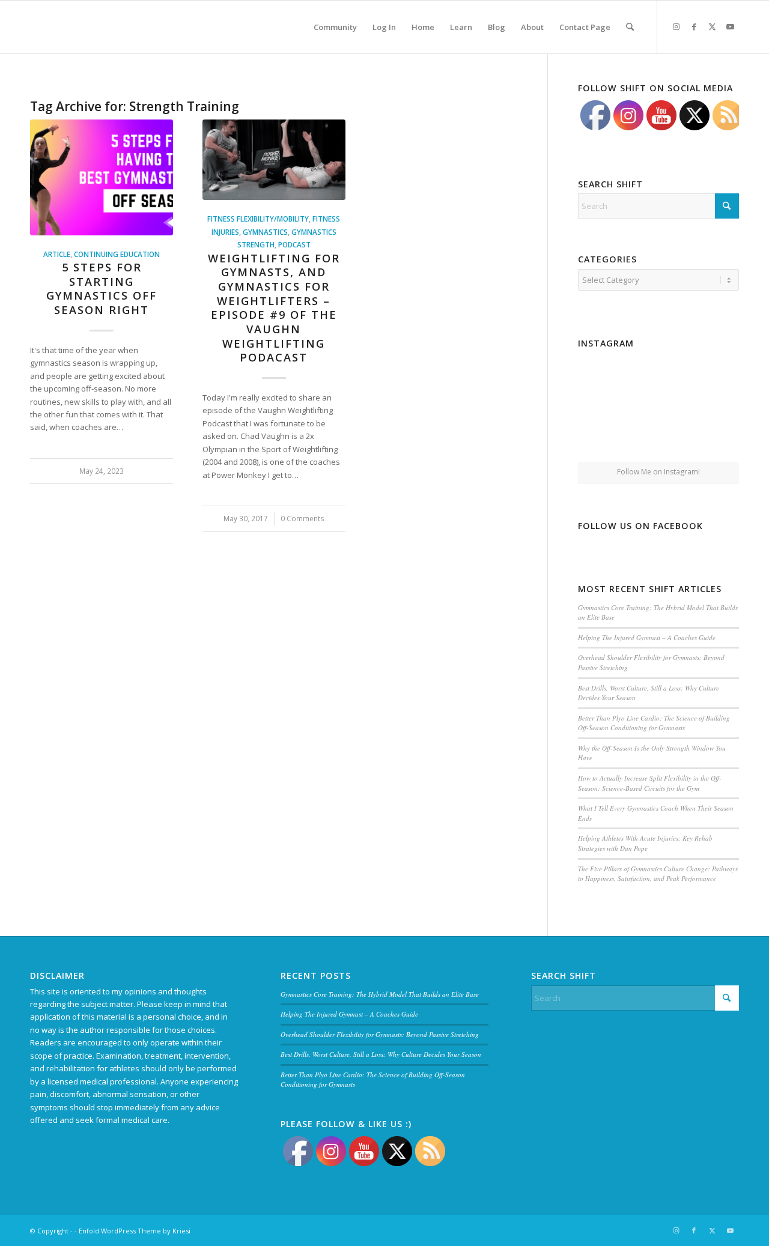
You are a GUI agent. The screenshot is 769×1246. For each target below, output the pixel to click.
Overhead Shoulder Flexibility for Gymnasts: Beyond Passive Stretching (380, 1034)
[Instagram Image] (659, 380)
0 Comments (302, 518)
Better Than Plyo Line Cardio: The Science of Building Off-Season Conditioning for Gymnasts (654, 723)
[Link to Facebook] (694, 26)
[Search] (630, 27)
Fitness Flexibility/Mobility (258, 218)
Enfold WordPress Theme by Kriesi (134, 1230)
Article (56, 254)
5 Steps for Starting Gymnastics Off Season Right (101, 288)
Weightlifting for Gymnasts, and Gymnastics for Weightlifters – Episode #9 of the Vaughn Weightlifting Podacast (274, 308)
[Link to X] (712, 26)
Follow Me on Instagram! (658, 472)
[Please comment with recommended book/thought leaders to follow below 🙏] (604, 379)
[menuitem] (335, 27)
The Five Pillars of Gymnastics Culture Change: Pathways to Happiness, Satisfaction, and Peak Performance (658, 873)
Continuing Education (117, 254)
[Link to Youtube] (730, 26)
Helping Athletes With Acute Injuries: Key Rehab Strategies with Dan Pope (645, 843)
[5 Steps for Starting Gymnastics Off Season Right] (101, 177)
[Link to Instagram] (676, 26)
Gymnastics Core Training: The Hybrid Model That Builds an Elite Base (380, 994)
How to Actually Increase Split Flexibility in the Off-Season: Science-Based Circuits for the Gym (650, 783)
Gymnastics (265, 232)
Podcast (294, 244)
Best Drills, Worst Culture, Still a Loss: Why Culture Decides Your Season (381, 1054)
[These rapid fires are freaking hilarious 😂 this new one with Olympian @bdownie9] (713, 379)
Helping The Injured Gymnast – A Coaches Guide (647, 637)
